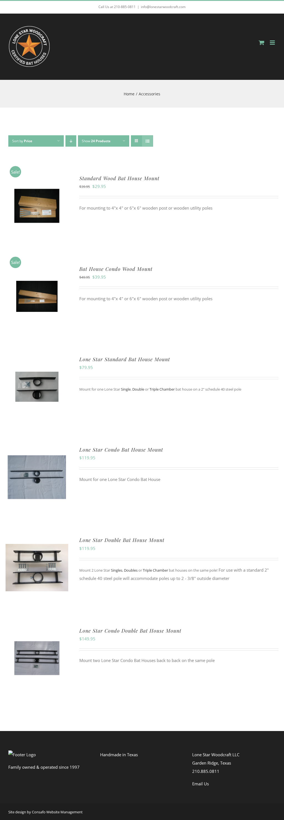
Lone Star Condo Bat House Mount (121, 449)
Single (126, 389)
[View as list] (147, 141)
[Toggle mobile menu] (273, 42)
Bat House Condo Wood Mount (116, 269)
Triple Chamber (162, 389)
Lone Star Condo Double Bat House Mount (130, 630)
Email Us (200, 783)
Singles (116, 570)
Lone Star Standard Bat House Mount (124, 359)
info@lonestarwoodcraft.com (163, 6)
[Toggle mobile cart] (261, 42)
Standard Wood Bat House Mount (119, 178)
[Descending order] (70, 141)
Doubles (131, 570)
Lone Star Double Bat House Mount (121, 540)
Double (138, 389)
